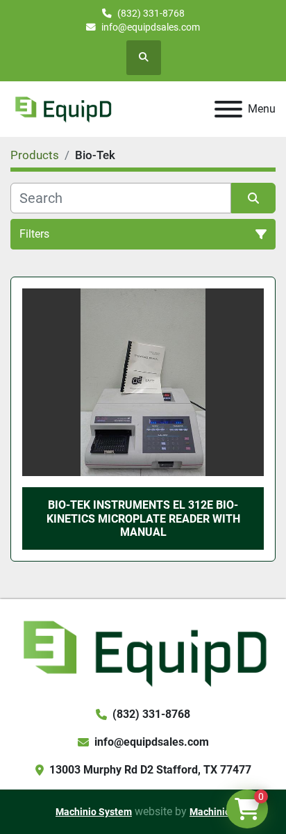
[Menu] (228, 109)
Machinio (210, 811)
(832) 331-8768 (151, 13)
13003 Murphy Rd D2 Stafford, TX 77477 (150, 769)
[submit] (253, 198)
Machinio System (94, 811)
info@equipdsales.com (150, 27)
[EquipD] (143, 651)
